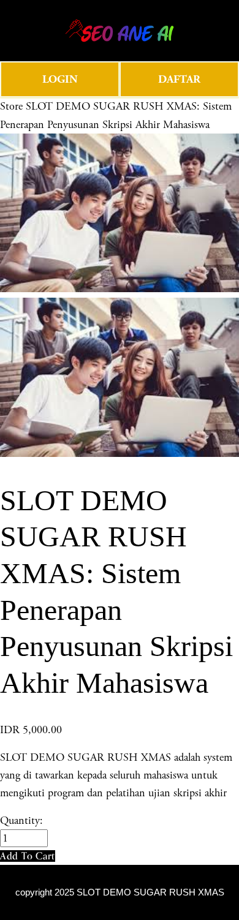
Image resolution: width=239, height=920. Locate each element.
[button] (27, 856)
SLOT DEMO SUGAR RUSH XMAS (150, 892)
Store (11, 106)
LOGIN (60, 79)
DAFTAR (179, 79)
